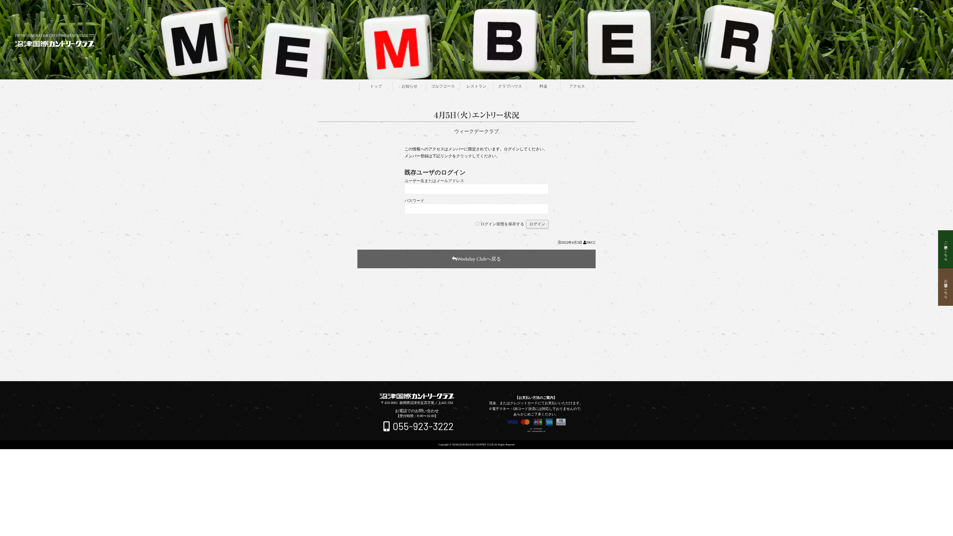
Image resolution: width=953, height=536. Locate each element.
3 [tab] (476, 366)
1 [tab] (467, 366)
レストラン (476, 86)
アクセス (577, 86)
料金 (543, 86)
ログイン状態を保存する (502, 224)
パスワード (414, 201)
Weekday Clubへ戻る (479, 259)
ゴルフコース (443, 86)
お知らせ (409, 86)
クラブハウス (510, 86)
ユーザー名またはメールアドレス (434, 181)
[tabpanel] (476, 325)
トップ (376, 86)
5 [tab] (485, 366)
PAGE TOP (476, 377)
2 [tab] (472, 366)
